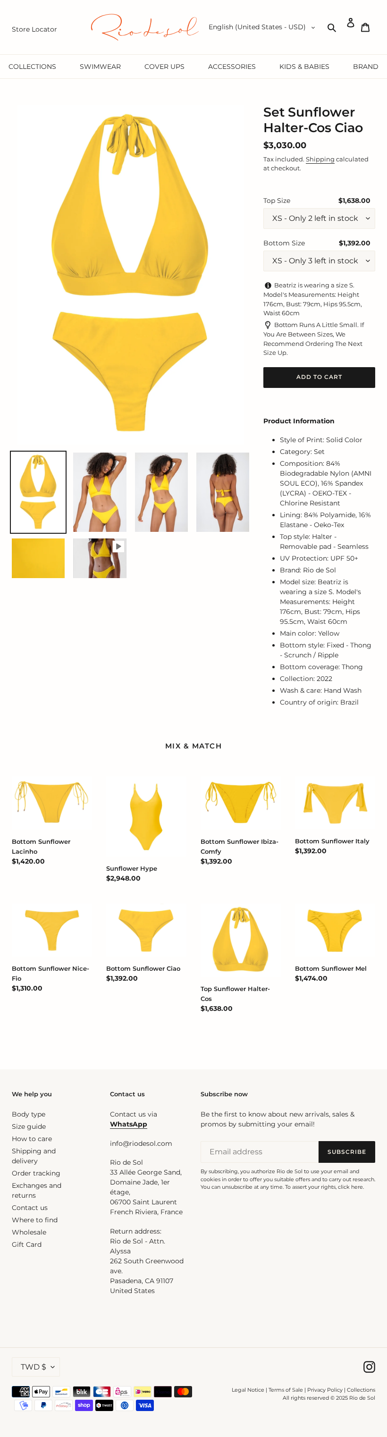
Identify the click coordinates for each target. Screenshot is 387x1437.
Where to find (35, 1220)
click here (350, 1187)
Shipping (320, 159)
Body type (28, 1114)
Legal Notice (248, 1390)
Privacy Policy (325, 1390)
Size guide (29, 1126)
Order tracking (36, 1173)
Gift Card (27, 1244)
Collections (361, 1390)
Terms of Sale (286, 1390)
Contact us (30, 1207)
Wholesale (29, 1232)
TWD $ (33, 1366)
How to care (32, 1138)
